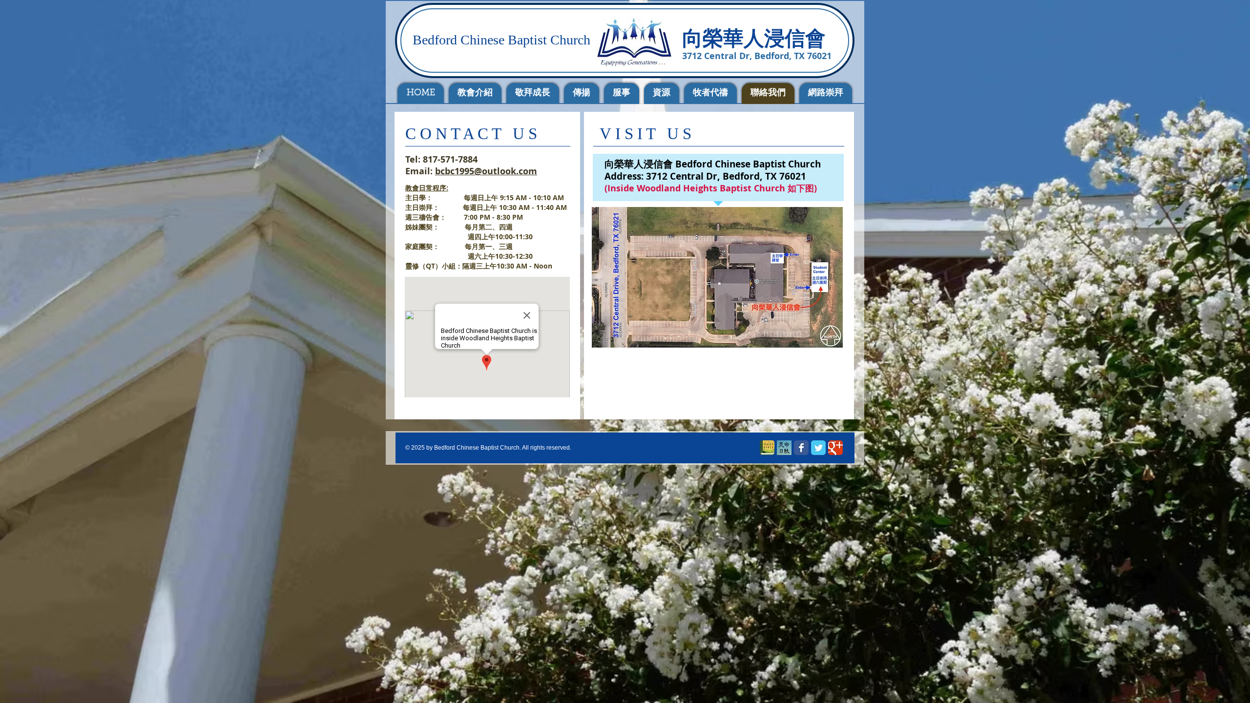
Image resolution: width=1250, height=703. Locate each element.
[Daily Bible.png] (767, 447)
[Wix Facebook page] (801, 447)
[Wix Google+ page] (835, 447)
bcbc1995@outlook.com (486, 171)
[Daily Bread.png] (784, 447)
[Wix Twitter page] (818, 447)
